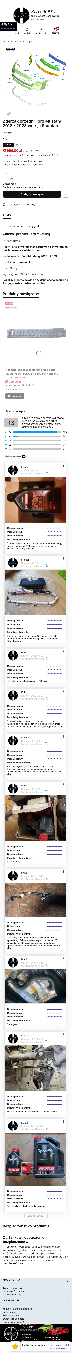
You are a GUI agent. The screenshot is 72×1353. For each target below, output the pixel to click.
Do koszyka (14, 396)
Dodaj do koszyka (32, 194)
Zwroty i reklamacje (13, 1318)
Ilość (5, 173)
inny (5, 138)
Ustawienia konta (12, 1294)
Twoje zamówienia (13, 1288)
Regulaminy (9, 1312)
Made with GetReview (58, 1348)
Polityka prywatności (14, 1315)
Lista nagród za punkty (15, 1291)
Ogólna (31, 41)
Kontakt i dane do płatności (17, 1308)
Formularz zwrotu (12, 1322)
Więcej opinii (36, 1216)
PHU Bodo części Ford (13, 41)
